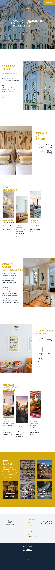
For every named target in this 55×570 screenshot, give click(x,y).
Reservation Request (49, 2)
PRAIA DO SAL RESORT (18, 554)
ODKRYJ (12, 30)
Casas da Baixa (9, 554)
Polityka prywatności (20, 559)
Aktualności (24, 546)
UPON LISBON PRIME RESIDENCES (37, 554)
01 (52, 23)
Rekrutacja (31, 546)
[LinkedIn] (50, 522)
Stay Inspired (5, 477)
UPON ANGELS (26, 554)
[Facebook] (42, 522)
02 (52, 25)
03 (52, 26)
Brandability (36, 565)
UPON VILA (46, 554)
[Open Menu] (2, 3)
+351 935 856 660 (31, 527)
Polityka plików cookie (28, 559)
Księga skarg (35, 559)
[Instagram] (46, 522)
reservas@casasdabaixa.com (33, 531)
